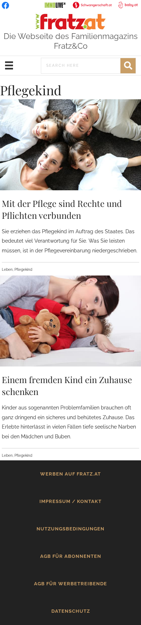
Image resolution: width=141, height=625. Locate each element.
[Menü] (9, 65)
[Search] (128, 65)
